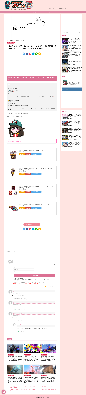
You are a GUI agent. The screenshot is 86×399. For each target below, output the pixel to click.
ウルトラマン (60, 12)
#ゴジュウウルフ (35, 96)
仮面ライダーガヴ (11, 251)
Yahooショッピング (36, 154)
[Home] (18, 7)
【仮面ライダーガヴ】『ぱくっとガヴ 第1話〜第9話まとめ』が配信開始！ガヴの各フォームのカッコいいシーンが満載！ (31, 358)
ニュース (22, 12)
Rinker (23, 151)
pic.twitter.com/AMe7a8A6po (21, 105)
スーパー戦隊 (47, 12)
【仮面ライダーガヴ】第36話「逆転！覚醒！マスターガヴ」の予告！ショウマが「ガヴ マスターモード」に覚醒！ (48, 358)
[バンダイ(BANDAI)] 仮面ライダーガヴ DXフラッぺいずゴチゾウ (34, 150)
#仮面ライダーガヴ (24, 96)
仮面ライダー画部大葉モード (26, 326)
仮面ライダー (35, 12)
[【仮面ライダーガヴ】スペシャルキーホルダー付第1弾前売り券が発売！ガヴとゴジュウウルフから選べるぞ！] (33, 53)
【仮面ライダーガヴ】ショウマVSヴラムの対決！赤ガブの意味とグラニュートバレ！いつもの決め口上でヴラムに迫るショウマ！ (15, 380)
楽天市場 (28, 154)
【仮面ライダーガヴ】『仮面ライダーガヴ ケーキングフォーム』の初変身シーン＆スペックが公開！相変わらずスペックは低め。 (31, 380)
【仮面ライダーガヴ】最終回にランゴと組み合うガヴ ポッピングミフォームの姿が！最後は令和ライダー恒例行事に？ (15, 358)
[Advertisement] (58, 4)
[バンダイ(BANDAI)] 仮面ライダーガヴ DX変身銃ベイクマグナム (34, 204)
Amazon (22, 154)
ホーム (10, 12)
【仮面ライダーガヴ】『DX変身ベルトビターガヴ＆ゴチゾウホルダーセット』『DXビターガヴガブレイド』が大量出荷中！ (48, 379)
